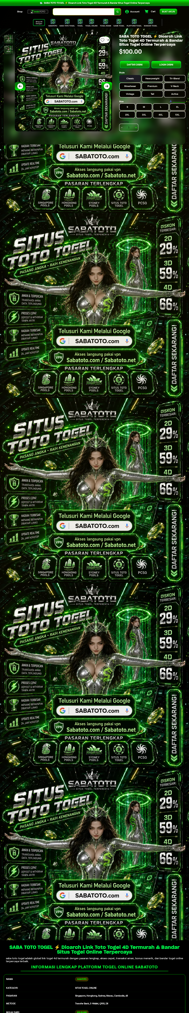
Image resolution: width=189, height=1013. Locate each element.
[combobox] (83, 11)
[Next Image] (106, 86)
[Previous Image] (20, 86)
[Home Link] (38, 11)
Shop (20, 11)
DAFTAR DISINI (134, 64)
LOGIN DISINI (166, 64)
